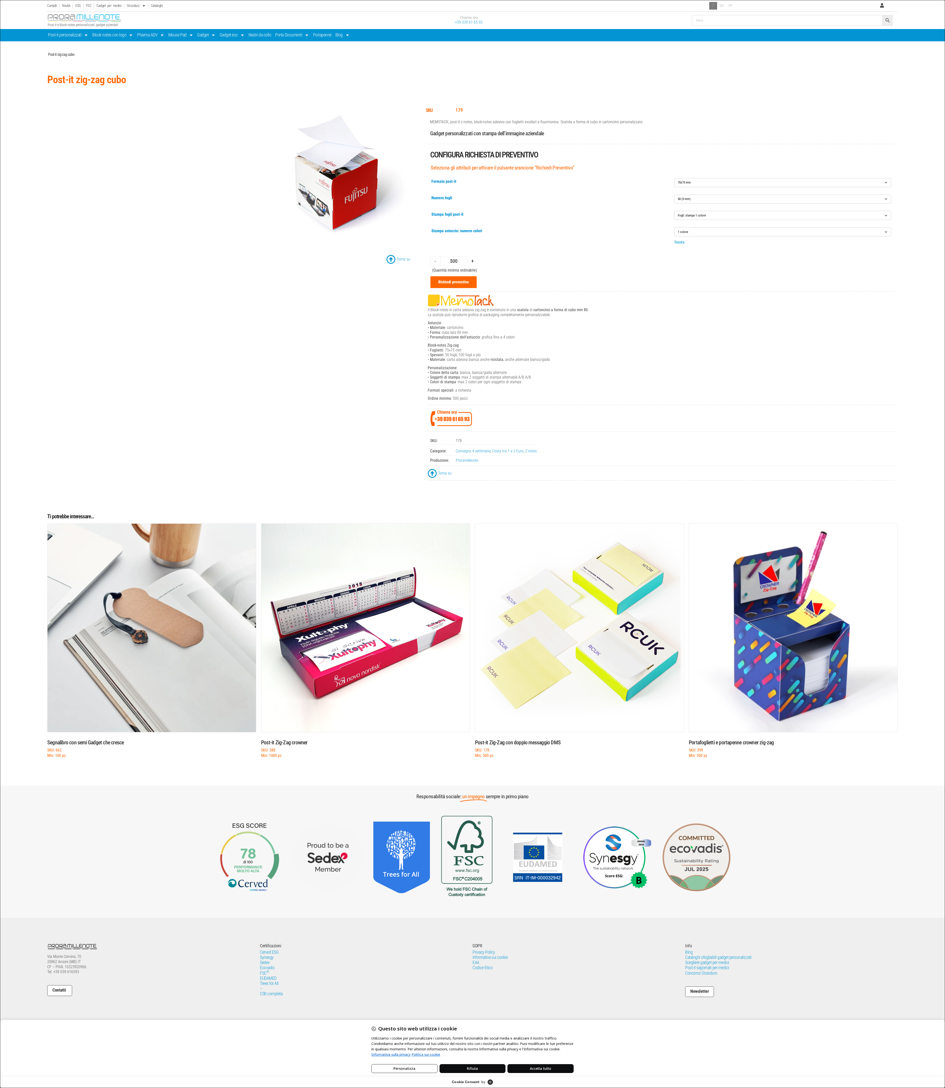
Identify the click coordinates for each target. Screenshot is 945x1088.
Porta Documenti (288, 34)
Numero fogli (441, 198)
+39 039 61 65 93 (469, 22)
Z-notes (531, 451)
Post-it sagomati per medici (707, 967)
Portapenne (322, 34)
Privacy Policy (483, 952)
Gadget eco (229, 34)
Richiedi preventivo (453, 282)
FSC (89, 5)
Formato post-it (443, 181)
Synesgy (267, 957)
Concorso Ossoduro (701, 973)
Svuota (679, 242)
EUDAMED (268, 978)
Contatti (52, 5)
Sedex (265, 962)
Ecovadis (267, 967)
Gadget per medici (109, 5)
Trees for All (269, 983)
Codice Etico (482, 967)
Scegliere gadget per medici (707, 962)
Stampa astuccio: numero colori (456, 231)
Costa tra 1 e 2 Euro (507, 451)
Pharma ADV (147, 34)
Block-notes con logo (109, 34)
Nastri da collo (260, 34)
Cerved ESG (269, 952)
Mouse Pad (177, 34)
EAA (475, 962)
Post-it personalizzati (64, 34)
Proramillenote (467, 460)
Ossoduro (133, 5)
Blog (339, 34)
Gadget (203, 34)
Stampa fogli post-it (447, 214)
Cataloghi (157, 5)
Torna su (403, 259)
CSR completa (271, 993)
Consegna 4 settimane (473, 451)
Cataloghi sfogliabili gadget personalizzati (718, 957)
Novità (66, 5)
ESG (78, 5)
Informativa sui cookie (490, 957)
